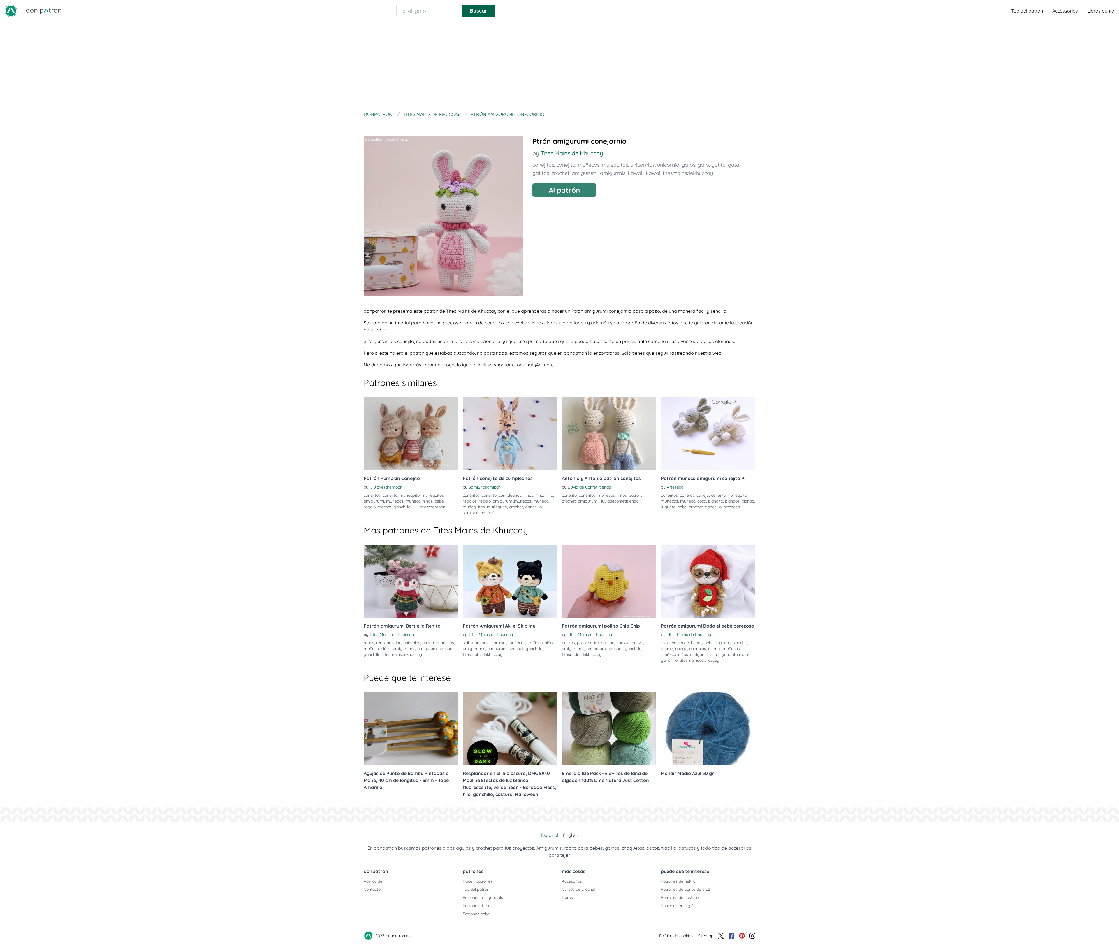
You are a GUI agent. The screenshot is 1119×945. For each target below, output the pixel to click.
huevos (623, 642)
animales (411, 642)
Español (549, 835)
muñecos (588, 164)
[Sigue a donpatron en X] (721, 936)
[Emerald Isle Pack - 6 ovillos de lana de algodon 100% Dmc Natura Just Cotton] (609, 728)
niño (539, 495)
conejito (566, 164)
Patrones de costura (680, 897)
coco (701, 501)
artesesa (732, 507)
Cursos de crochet (579, 889)
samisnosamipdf (478, 512)
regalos (470, 501)
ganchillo (402, 507)
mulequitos (615, 164)
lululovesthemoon (386, 487)
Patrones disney (478, 905)
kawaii (635, 173)
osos (665, 642)
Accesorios (572, 881)
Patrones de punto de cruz (685, 889)
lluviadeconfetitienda (619, 501)
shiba (468, 642)
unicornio (668, 164)
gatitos (540, 173)
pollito (593, 642)
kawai (653, 173)
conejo (702, 495)
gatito (718, 164)
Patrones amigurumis (483, 897)
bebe (439, 501)
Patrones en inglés (678, 905)
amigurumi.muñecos (512, 501)
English (570, 835)
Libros (567, 897)
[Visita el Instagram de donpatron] (752, 936)
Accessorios (1065, 11)
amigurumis (404, 648)
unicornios (642, 164)
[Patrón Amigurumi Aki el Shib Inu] (510, 581)
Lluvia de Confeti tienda (589, 487)
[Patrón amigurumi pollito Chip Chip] (609, 581)
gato (703, 164)
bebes (696, 642)
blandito (715, 501)
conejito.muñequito (729, 495)
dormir (667, 648)
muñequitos (433, 495)
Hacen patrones (477, 881)
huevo (637, 642)
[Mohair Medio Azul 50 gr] (708, 728)
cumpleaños (510, 495)
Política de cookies (676, 935)
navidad (394, 642)
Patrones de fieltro (678, 881)
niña (549, 495)
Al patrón (564, 190)
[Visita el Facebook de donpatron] (731, 936)
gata (733, 164)
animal (428, 642)
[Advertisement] (559, 65)
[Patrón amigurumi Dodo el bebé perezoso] (708, 581)
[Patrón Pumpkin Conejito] (411, 433)
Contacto (372, 889)
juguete (668, 507)
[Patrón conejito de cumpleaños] (510, 433)
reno (380, 642)
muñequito (410, 495)
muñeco (412, 501)
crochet (560, 173)
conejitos (543, 164)
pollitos (568, 642)
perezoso (680, 642)
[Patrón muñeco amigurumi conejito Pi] (708, 433)
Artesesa (675, 487)
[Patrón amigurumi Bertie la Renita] (411, 581)
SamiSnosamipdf (484, 487)
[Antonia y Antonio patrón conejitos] (609, 433)
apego (681, 648)
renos (369, 642)
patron (635, 495)
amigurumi (585, 173)
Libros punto (1100, 11)
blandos (732, 501)
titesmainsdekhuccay (688, 173)
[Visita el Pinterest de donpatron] (742, 936)
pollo (581, 642)
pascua (607, 642)
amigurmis (612, 173)
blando (748, 501)
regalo (370, 507)
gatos (688, 164)
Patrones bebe (476, 913)
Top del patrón (1027, 11)
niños (427, 501)
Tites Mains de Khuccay (572, 153)
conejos (687, 495)
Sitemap (705, 935)
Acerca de (373, 881)
